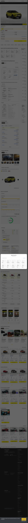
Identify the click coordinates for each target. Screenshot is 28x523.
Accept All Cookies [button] (24, 518)
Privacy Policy (2, 519)
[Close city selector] (25, 255)
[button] (24, 521)
